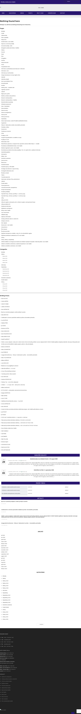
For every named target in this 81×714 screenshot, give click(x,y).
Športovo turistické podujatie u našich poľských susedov (13, 312)
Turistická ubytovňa (5, 177)
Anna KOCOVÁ (4, 298)
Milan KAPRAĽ (4, 395)
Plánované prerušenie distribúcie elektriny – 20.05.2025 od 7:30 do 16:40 (17, 422)
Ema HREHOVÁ (4, 376)
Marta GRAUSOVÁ (5, 331)
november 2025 (4, 549)
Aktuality (3, 31)
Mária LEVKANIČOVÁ (5, 349)
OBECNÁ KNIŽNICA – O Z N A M (8, 368)
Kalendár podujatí (5, 79)
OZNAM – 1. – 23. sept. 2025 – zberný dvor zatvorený (13, 384)
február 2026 (4, 543)
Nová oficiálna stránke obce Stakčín (8, 428)
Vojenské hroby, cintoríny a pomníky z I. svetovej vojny (13, 193)
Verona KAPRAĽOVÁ (5, 403)
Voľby (2, 198)
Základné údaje (4, 214)
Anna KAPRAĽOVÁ (5, 309)
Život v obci (40, 13)
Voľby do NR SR (4, 200)
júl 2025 (3, 558)
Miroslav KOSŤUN (5, 328)
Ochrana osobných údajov (7, 681)
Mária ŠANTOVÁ (4, 314)
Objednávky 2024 (6, 271)
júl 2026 (3, 535)
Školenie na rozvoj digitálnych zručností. (9, 365)
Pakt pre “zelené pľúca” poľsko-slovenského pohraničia (13, 125)
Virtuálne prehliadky (5, 191)
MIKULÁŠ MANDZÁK (5, 450)
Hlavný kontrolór (4, 62)
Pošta (2, 133)
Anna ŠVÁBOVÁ (4, 352)
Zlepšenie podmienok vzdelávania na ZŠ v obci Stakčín (12, 235)
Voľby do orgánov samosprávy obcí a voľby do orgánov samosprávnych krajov (18, 202)
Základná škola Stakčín (6, 687)
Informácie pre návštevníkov (7, 72)
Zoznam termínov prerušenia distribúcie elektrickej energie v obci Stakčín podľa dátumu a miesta (22, 409)
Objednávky (3, 118)
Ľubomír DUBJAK (5, 304)
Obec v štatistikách (5, 106)
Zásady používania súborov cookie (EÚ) (9, 218)
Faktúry (2, 50)
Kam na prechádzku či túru (7, 81)
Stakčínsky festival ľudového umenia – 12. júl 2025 (12, 401)
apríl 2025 (3, 564)
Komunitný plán (4, 83)
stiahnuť (66, 487)
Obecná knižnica (4, 108)
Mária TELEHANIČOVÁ (6, 357)
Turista (30, 13)
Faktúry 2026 (5, 262)
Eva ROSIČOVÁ (4, 320)
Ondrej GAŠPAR (4, 301)
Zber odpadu (4, 223)
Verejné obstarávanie (6, 189)
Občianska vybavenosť (6, 104)
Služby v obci (4, 156)
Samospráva (12, 13)
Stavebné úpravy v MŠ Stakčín (7, 166)
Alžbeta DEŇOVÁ (5, 360)
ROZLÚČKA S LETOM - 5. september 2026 (44, 470)
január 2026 (3, 545)
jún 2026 (3, 537)
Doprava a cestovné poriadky (7, 43)
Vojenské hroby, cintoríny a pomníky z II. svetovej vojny (13, 195)
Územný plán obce (5, 185)
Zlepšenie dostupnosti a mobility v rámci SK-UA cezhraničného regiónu (16, 233)
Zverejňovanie (52, 13)
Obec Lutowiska (5, 698)
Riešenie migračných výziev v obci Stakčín (10, 148)
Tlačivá (2, 175)
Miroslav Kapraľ (4, 441)
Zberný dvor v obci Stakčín (7, 225)
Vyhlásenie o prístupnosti (6, 208)
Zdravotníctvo (4, 227)
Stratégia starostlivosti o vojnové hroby (10, 168)
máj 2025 (3, 562)
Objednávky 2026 (6, 275)
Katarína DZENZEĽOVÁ (6, 379)
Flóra (2, 56)
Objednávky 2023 (6, 269)
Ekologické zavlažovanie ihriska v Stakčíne (10, 47)
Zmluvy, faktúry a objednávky (7, 239)
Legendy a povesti (5, 89)
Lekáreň (3, 91)
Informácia (3, 265)
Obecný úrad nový (5, 116)
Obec (3, 13)
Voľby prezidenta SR (5, 204)
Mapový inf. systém (5, 93)
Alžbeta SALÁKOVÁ (5, 387)
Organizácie (3, 123)
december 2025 (4, 547)
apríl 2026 (3, 539)
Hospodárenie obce (5, 66)
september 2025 (5, 554)
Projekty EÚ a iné (5, 139)
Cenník (2, 33)
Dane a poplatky (4, 37)
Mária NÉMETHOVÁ (5, 336)
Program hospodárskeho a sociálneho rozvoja (11, 137)
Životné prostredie (5, 231)
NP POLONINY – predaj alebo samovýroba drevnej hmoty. (14, 390)
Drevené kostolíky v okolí (6, 45)
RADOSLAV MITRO (5, 447)
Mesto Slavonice (5, 696)
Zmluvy (2, 237)
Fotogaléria (3, 58)
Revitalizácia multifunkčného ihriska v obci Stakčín (11, 145)
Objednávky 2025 (6, 273)
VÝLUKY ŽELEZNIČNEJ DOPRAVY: (8, 371)
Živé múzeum (4, 229)
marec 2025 (4, 566)
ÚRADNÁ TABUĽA (40, 483)
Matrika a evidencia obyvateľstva (8, 95)
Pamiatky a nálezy (5, 127)
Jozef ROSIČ (4, 412)
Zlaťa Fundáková (4, 431)
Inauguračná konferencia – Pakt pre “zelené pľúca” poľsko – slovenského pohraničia (19, 354)
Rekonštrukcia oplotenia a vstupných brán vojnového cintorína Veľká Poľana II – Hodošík (20, 143)
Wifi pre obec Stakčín (5, 210)
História (3, 60)
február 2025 (4, 568)
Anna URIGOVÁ (4, 406)
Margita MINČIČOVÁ (5, 392)
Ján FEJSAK (3, 414)
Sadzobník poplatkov (5, 152)
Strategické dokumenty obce (7, 170)
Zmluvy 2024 (5, 286)
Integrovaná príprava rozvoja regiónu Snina (10, 75)
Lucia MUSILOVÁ (4, 363)
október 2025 (4, 552)
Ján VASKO (3, 325)
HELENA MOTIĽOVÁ (5, 444)
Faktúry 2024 (5, 258)
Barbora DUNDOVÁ (5, 346)
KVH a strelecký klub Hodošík (7, 701)
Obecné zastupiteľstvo (6, 112)
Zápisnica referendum (6, 216)
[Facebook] (65, 1)
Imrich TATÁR (4, 398)
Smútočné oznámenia (6, 158)
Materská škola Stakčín (6, 690)
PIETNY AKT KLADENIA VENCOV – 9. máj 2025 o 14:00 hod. (14, 417)
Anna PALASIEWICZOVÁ (6, 333)
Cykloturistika (4, 35)
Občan (22, 13)
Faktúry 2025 (5, 260)
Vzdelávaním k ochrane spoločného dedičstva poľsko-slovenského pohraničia (17, 317)
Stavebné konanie (5, 164)
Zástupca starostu (5, 220)
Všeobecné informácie (6, 206)
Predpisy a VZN (4, 135)
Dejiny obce (3, 39)
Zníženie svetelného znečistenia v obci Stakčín (11, 245)
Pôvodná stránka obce (6, 685)
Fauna (2, 54)
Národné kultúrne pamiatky (7, 102)
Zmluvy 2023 (5, 284)
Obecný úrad (4, 114)
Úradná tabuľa (4, 183)
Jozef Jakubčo (4, 436)
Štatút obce (3, 162)
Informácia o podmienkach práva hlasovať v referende (13, 68)
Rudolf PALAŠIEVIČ (5, 339)
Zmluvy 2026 (5, 290)
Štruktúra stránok (5, 173)
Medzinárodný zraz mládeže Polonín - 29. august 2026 (44, 459)
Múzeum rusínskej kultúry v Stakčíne (9, 100)
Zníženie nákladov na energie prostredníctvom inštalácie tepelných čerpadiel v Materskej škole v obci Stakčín (24, 241)
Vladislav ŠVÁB (4, 323)
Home (2, 64)
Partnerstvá (4, 129)
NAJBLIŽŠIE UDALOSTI (40, 455)
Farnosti (3, 52)
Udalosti (3, 181)
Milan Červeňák (4, 439)
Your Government (5, 212)
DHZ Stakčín (4, 692)
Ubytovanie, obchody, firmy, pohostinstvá (10, 179)
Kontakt (62, 13)
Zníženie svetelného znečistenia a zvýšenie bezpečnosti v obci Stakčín (16, 243)
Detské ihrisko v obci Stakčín (7, 41)
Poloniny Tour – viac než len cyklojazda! (9, 382)
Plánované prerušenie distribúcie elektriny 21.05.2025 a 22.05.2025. (16, 420)
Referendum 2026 (5, 141)
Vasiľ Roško (3, 433)
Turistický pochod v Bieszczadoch (8, 373)
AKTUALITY (40, 498)
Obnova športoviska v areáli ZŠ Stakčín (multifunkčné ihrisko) (14, 120)
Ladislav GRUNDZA (5, 306)
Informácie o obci (5, 70)
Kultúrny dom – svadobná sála (7, 87)
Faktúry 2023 (5, 256)
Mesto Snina (4, 694)
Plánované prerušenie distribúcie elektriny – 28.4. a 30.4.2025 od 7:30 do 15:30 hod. (19, 425)
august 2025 (4, 556)
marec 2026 (4, 541)
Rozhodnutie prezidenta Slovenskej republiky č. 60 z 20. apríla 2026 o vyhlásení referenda (20, 150)
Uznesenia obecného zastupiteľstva (9, 187)
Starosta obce (4, 160)
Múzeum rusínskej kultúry (6, 98)
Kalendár (3, 77)
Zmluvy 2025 (5, 288)
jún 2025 (3, 560)
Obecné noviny (4, 110)
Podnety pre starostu (6, 131)
